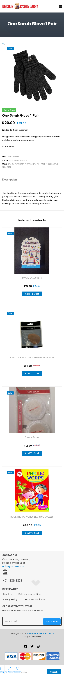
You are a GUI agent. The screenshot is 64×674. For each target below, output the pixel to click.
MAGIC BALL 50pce (32, 277)
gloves (28, 164)
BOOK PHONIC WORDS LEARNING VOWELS (31, 516)
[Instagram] (38, 646)
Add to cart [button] (32, 293)
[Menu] (60, 6)
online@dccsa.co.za (13, 566)
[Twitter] (32, 646)
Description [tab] (9, 179)
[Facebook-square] (25, 646)
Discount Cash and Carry (40, 633)
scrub (55, 164)
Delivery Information (29, 594)
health (35, 164)
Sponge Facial (32, 437)
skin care (6, 167)
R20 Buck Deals (19, 160)
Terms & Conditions (34, 599)
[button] (3, 43)
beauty (11, 164)
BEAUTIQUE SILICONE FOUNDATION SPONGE (32, 357)
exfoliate (19, 164)
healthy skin (46, 164)
